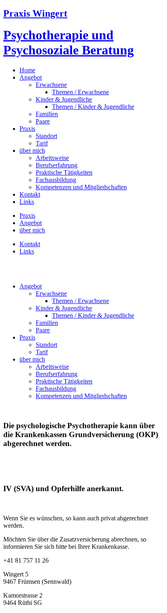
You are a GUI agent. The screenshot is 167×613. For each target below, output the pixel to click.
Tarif (42, 143)
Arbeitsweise (52, 157)
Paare (43, 121)
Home (27, 70)
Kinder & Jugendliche (64, 99)
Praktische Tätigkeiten (64, 172)
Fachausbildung (56, 179)
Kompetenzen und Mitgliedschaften (81, 187)
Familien (47, 113)
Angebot (30, 77)
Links (26, 201)
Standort (46, 135)
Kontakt (29, 194)
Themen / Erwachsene (80, 92)
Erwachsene (51, 84)
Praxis (27, 128)
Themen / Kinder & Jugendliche (93, 106)
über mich (32, 150)
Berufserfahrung (56, 165)
